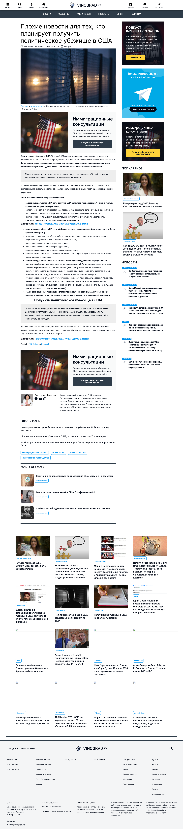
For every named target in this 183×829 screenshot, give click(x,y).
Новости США (12, 764)
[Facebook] (36, 399)
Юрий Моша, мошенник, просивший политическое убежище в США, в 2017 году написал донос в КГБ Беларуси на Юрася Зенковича (149, 606)
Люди (136, 596)
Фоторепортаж (158, 794)
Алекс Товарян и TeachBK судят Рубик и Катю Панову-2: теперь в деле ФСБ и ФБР (149, 668)
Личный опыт (60, 610)
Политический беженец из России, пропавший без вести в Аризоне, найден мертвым (32, 668)
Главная (24, 106)
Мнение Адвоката (41, 480)
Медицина (127, 779)
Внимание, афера (129, 241)
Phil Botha (33, 344)
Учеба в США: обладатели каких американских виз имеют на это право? (73, 508)
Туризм (155, 789)
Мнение (39, 784)
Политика (136, 14)
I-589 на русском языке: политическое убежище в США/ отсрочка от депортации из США (32, 720)
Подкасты (103, 14)
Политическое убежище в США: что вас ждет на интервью (62, 339)
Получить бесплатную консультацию (143, 153)
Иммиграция (84, 14)
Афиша (97, 713)
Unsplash (45, 344)
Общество (63, 14)
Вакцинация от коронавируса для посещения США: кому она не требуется (74, 476)
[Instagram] (45, 399)
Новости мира (13, 769)
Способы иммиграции (131, 199)
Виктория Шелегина (45, 395)
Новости (46, 14)
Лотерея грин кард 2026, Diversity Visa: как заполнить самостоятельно (31, 566)
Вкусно (155, 769)
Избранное (43, 7)
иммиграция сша (77, 452)
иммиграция (58, 452)
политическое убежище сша (35, 458)
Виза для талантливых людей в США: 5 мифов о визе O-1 (65, 492)
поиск (20, 7)
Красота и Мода (159, 774)
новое (31, 7)
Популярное (132, 168)
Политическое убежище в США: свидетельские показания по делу (71, 618)
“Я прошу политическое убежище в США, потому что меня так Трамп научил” (64, 436)
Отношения (157, 784)
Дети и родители (130, 764)
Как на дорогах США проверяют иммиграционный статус (61, 224)
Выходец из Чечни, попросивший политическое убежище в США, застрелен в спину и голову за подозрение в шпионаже (32, 616)
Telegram (159, 7)
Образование (128, 784)
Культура (156, 779)
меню (7, 7)
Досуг (120, 14)
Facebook (130, 7)
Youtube (145, 7)
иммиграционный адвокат (34, 452)
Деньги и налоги (139, 713)
